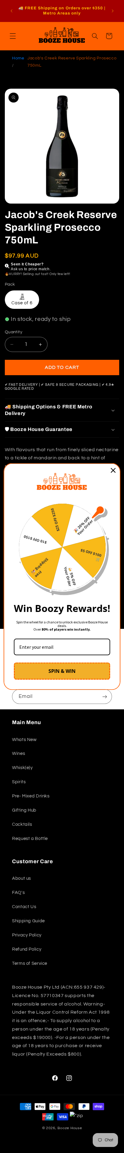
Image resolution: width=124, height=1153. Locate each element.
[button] (13, 36)
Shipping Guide (28, 921)
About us (21, 878)
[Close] (113, 470)
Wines (18, 753)
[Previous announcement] (11, 10)
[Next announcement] (112, 10)
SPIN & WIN (62, 671)
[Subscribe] (105, 696)
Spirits (19, 782)
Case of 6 (22, 303)
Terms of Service (29, 963)
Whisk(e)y (22, 767)
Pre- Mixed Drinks (31, 796)
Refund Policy (26, 949)
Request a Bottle (30, 838)
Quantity (13, 332)
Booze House (69, 1128)
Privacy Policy (27, 935)
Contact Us (24, 906)
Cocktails (22, 824)
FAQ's (18, 892)
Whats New (24, 739)
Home (18, 58)
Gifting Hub (24, 810)
